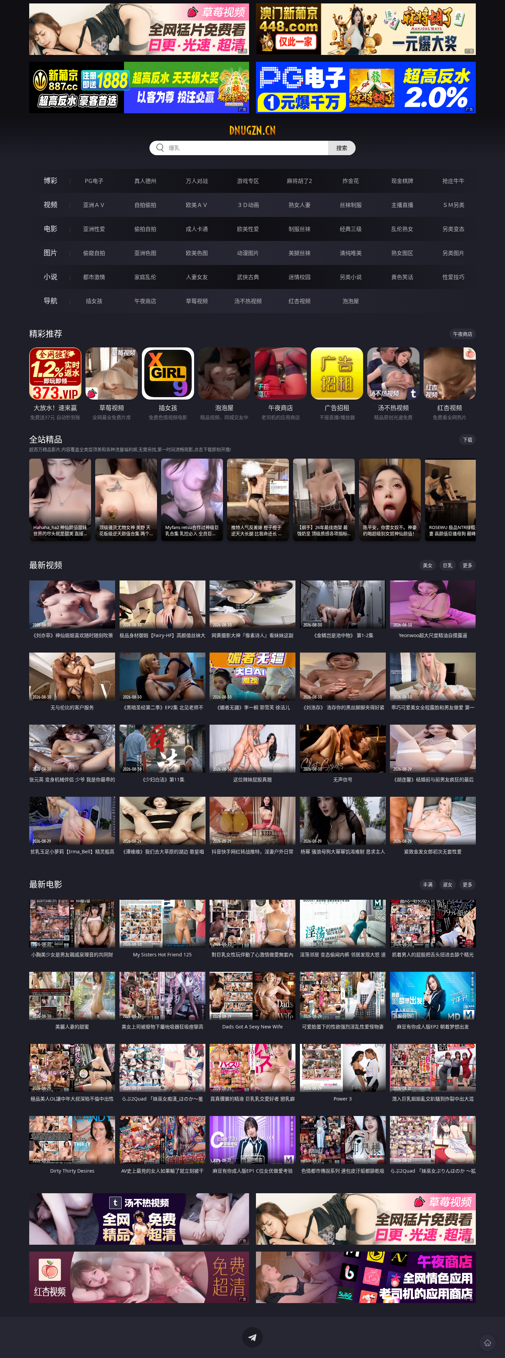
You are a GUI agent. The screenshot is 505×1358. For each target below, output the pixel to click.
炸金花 (351, 181)
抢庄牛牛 (453, 181)
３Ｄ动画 (248, 205)
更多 (467, 565)
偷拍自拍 (145, 229)
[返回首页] (487, 1343)
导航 (50, 301)
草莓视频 (197, 301)
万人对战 (197, 181)
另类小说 (351, 277)
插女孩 (94, 301)
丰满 (428, 884)
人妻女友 (197, 277)
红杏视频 (300, 301)
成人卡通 (197, 229)
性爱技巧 (453, 277)
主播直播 (402, 205)
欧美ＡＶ (197, 205)
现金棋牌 (402, 181)
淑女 (447, 884)
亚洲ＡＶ (94, 205)
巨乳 (447, 565)
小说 (50, 276)
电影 (50, 228)
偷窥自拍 (94, 253)
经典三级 (351, 229)
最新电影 (45, 884)
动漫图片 (248, 253)
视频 (50, 204)
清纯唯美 (351, 253)
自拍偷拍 (145, 205)
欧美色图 (197, 253)
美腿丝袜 (300, 253)
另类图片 (453, 253)
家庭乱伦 (145, 277)
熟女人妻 (300, 205)
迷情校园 (300, 277)
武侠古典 (248, 277)
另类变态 (453, 229)
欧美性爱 (248, 229)
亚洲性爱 (94, 229)
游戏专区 (248, 181)
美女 (428, 565)
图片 (50, 252)
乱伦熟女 (402, 229)
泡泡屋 (351, 301)
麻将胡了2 (299, 181)
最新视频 (45, 565)
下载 (467, 439)
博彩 (50, 180)
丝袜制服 (351, 205)
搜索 (341, 148)
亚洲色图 (145, 253)
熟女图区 (402, 253)
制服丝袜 (300, 229)
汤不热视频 (248, 301)
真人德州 (145, 181)
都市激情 (94, 277)
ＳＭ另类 (453, 205)
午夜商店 (145, 301)
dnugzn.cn (252, 130)
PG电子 (94, 181)
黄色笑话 (402, 277)
